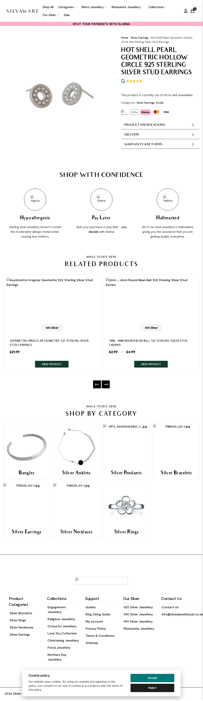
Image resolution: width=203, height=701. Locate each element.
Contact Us (170, 607)
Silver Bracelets (21, 613)
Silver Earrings (140, 37)
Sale (67, 15)
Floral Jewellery (59, 647)
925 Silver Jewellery (138, 607)
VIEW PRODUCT (52, 364)
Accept (152, 677)
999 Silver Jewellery (138, 621)
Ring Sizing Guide (98, 614)
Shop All (48, 7)
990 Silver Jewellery (138, 614)
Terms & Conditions (100, 635)
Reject (152, 687)
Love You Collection (62, 633)
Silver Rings (18, 620)
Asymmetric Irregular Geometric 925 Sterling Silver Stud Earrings (49, 343)
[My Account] (185, 11)
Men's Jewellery (93, 7)
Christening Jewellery (63, 640)
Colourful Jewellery (62, 626)
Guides (91, 607)
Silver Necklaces (21, 627)
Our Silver (49, 15)
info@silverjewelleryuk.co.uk (182, 614)
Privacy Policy (96, 628)
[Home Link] (22, 11)
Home (124, 37)
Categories (66, 7)
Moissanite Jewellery (126, 7)
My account (94, 621)
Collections (156, 7)
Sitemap (92, 643)
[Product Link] (51, 299)
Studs (160, 102)
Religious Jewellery (61, 619)
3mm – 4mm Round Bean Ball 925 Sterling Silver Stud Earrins (148, 343)
